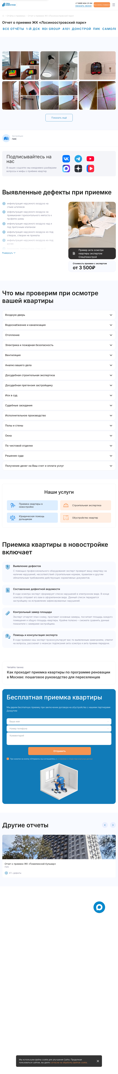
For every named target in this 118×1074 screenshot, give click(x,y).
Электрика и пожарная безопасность (29, 345)
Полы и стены (14, 425)
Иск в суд (11, 395)
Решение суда (14, 455)
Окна (8, 435)
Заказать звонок (83, 5)
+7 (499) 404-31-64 (83, 3)
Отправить (59, 751)
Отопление (12, 334)
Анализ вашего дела (18, 365)
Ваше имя (14, 721)
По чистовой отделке (19, 445)
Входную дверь (15, 314)
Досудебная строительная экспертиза (30, 375)
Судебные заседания (18, 405)
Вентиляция (13, 355)
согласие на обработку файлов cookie (68, 1062)
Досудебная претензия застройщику (29, 385)
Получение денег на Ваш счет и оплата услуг (34, 465)
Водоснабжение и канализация (25, 324)
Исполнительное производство (25, 415)
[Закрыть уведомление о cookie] (98, 1061)
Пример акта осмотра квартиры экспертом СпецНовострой (91, 253)
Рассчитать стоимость (102, 5)
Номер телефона (18, 728)
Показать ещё (59, 117)
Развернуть (7, 253)
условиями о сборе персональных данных (75, 759)
